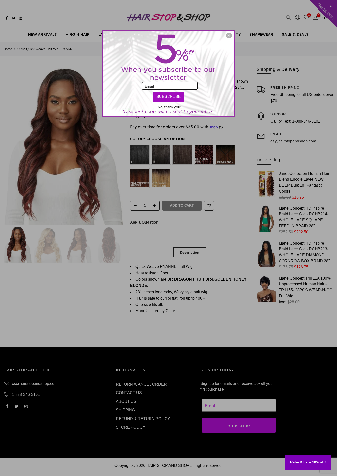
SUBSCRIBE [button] (168, 96)
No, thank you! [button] (169, 107)
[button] (229, 35)
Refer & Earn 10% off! (308, 462)
